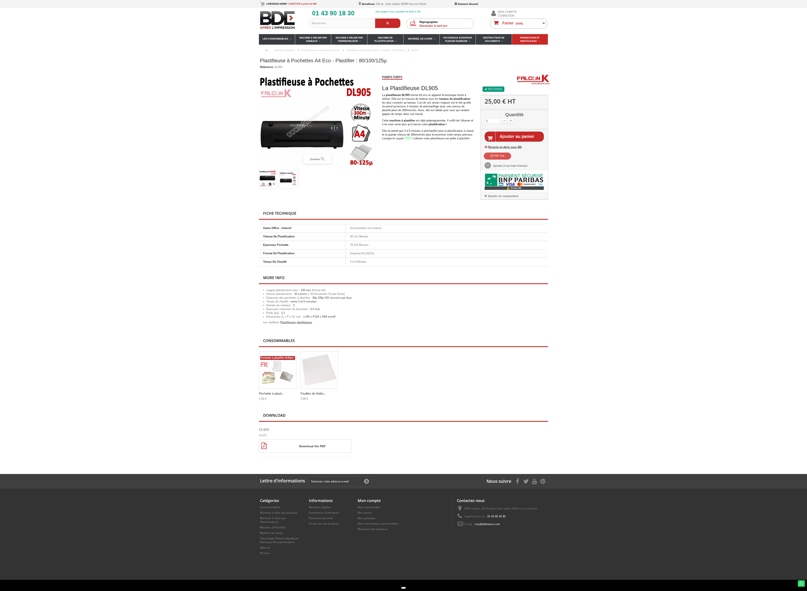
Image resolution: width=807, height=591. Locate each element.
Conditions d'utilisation (324, 512)
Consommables (270, 507)
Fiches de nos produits (324, 523)
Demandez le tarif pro (433, 23)
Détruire (265, 547)
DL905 (264, 430)
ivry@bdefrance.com (487, 524)
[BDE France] (281, 20)
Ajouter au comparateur (503, 196)
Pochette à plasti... (271, 393)
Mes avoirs (365, 512)
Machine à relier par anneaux (279, 512)
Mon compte (369, 500)
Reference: (267, 67)
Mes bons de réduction (373, 529)
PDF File (498, 155)
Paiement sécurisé (321, 518)
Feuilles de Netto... (313, 393)
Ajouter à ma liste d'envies (509, 165)
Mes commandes (369, 507)
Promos (265, 553)
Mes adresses (366, 518)
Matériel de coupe (271, 533)
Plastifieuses (288, 322)
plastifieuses (304, 322)
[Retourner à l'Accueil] (266, 50)
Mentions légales (320, 507)
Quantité (514, 115)
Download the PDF (312, 446)
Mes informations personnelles (378, 523)
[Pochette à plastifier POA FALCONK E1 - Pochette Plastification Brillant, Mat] (277, 370)
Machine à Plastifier (273, 527)
